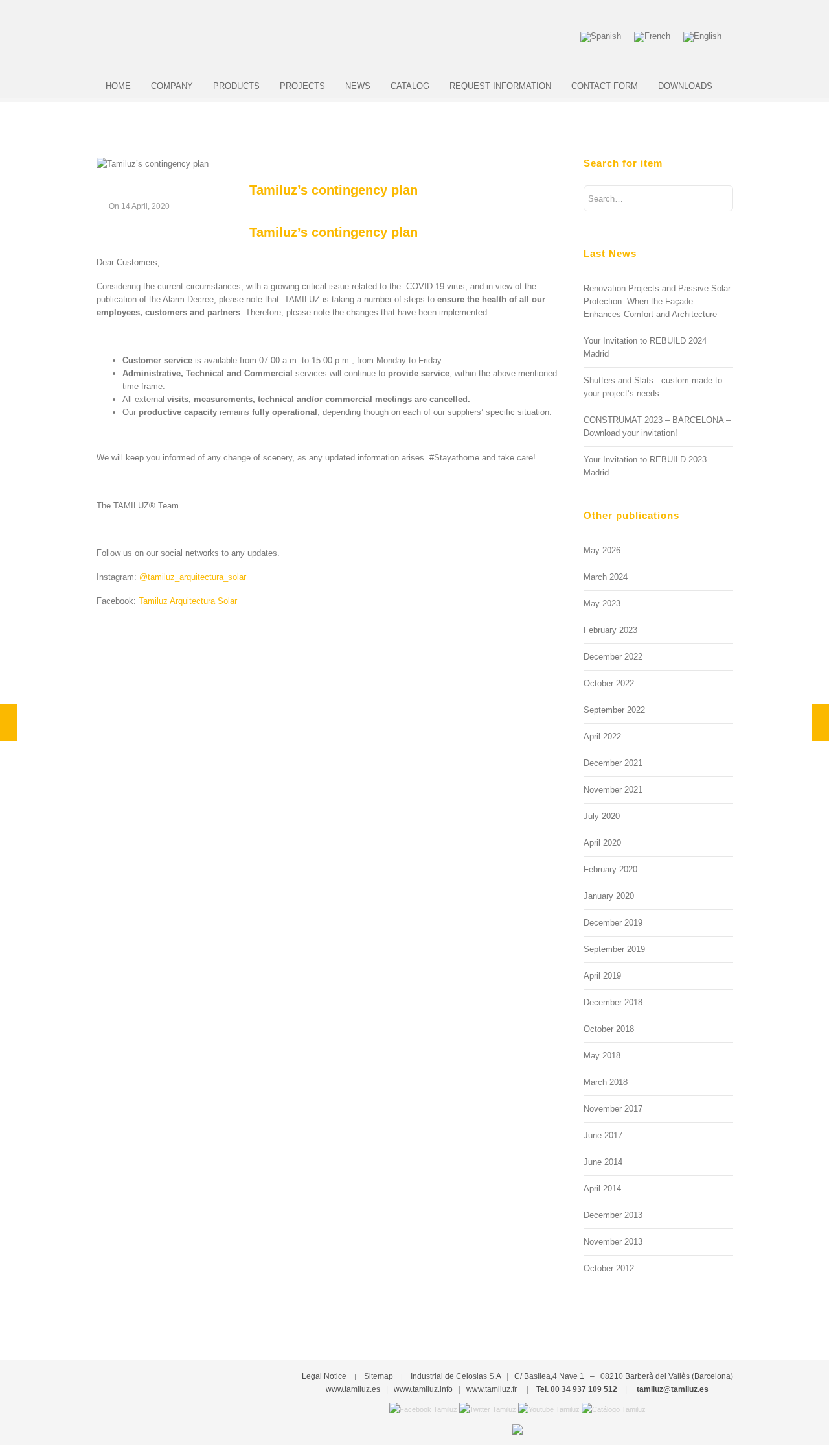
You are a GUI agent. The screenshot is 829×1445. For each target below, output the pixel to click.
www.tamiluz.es (353, 1389)
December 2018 (613, 1002)
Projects (302, 86)
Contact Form (604, 86)
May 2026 (602, 550)
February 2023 (610, 630)
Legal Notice (324, 1376)
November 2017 (613, 1109)
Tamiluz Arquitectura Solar (188, 601)
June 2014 (603, 1162)
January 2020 (609, 896)
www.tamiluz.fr (491, 1389)
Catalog (410, 86)
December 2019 (613, 922)
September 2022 (614, 710)
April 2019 (602, 976)
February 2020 (610, 869)
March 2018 (606, 1082)
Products (236, 86)
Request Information (500, 86)
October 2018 (609, 1029)
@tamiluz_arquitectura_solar (192, 577)
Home (118, 86)
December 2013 (613, 1215)
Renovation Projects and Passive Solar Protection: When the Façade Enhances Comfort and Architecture (657, 301)
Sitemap (378, 1376)
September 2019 (614, 949)
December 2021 (613, 763)
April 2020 (602, 843)
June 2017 (603, 1135)
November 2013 (613, 1242)
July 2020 (602, 816)
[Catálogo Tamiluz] (614, 1409)
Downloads (685, 86)
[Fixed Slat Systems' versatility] (820, 722)
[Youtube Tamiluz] (549, 1409)
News (357, 86)
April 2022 (602, 736)
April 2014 (602, 1188)
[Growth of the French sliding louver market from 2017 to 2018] (8, 722)
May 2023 (602, 603)
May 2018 (602, 1055)
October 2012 (609, 1268)
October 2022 (609, 683)
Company (172, 86)
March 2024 (606, 577)
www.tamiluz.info (423, 1389)
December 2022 (613, 657)
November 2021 (613, 789)
